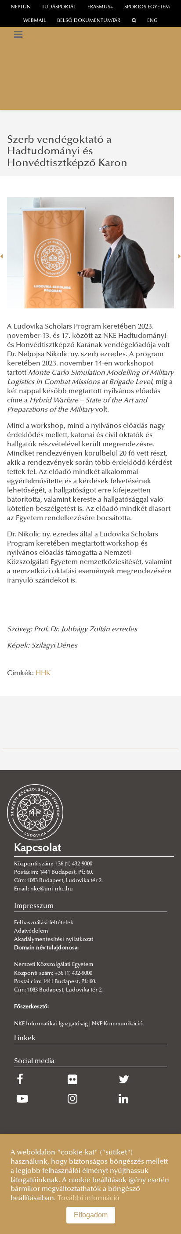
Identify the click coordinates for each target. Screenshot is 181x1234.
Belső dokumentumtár (88, 20)
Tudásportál (59, 7)
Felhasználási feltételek (43, 923)
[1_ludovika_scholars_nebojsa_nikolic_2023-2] (90, 252)
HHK (43, 673)
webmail (34, 20)
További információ (88, 1198)
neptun (21, 7)
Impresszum (34, 906)
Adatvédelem (31, 931)
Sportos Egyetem (147, 7)
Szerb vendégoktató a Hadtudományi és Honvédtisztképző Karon (67, 152)
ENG (152, 20)
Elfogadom (91, 1215)
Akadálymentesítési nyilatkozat (53, 939)
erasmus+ (100, 7)
